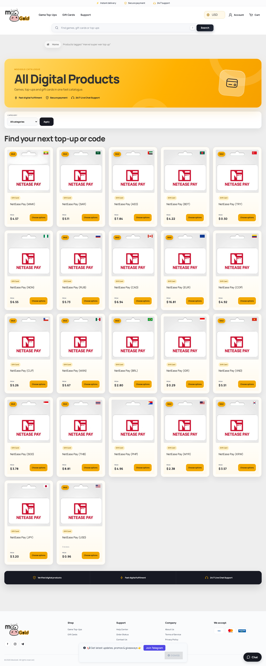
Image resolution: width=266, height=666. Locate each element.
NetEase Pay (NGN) (22, 287)
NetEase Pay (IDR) (178, 371)
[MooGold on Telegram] (23, 644)
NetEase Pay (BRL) (126, 371)
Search (205, 27)
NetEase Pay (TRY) (230, 204)
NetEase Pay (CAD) (126, 287)
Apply (47, 121)
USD (215, 15)
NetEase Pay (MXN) (74, 371)
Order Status (122, 634)
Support (86, 14)
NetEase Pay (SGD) (22, 454)
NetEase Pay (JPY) (21, 537)
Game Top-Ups (48, 14)
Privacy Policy (171, 639)
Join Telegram (154, 648)
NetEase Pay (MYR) (178, 454)
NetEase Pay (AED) (126, 204)
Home (55, 44)
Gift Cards (68, 14)
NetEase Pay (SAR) (74, 204)
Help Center (122, 629)
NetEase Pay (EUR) (178, 287)
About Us (169, 629)
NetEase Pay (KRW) (231, 454)
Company (170, 622)
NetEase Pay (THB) (74, 454)
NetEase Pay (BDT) (178, 204)
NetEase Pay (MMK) (22, 204)
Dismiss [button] (175, 655)
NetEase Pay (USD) (74, 537)
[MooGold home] (17, 15)
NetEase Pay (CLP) (22, 371)
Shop (71, 622)
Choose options (38, 217)
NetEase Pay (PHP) (126, 454)
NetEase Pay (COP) (231, 287)
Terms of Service (173, 634)
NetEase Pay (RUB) (74, 287)
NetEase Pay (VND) (230, 371)
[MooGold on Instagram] (15, 644)
